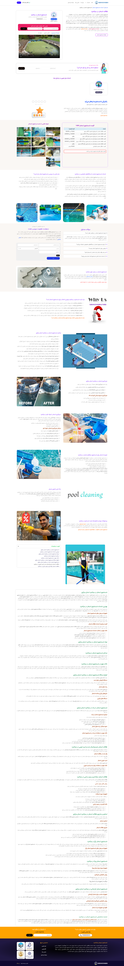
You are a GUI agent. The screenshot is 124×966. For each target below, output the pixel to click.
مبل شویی (44, 946)
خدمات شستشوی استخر (98, 7)
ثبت (23, 28)
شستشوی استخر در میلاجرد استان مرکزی (50, 550)
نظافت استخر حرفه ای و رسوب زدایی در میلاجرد (48, 566)
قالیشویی (44, 949)
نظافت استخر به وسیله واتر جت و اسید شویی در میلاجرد (46, 564)
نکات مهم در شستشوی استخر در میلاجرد (50, 558)
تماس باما (77, 2)
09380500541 (39, 19)
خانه (92, 2)
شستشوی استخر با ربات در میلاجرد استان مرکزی (48, 562)
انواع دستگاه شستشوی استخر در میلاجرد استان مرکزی (47, 560)
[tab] (55, 33)
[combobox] (28, 248)
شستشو (106, 7)
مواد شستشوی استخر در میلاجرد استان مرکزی (49, 554)
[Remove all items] (20, 248)
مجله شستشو (71, 2)
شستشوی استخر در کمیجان (99, 89)
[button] (18, 546)
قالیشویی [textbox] (36, 248)
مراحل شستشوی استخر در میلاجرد (51, 556)
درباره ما (82, 2)
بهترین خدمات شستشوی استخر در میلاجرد (49, 552)
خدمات (88, 2)
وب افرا (18, 963)
